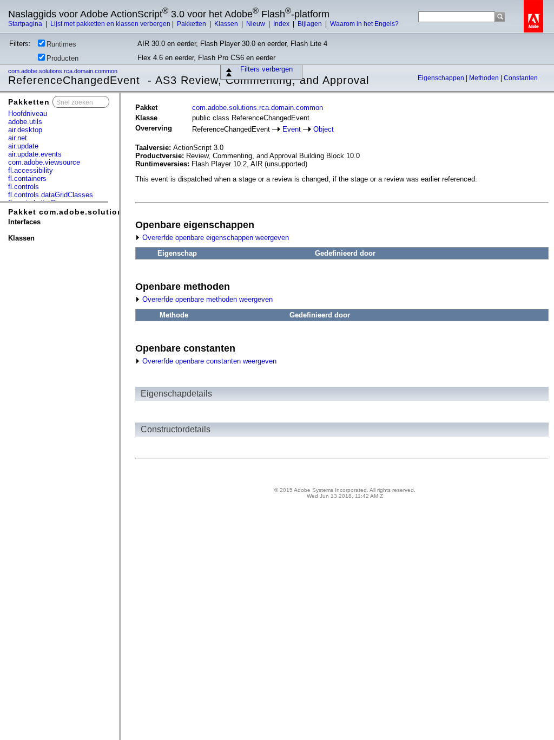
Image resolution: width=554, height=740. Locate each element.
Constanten (521, 78)
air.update (23, 146)
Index (282, 24)
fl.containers (27, 178)
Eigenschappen (442, 78)
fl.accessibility (30, 170)
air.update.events (35, 154)
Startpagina (26, 24)
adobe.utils (25, 122)
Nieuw (256, 24)
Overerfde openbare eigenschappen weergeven (214, 237)
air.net (17, 138)
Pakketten (192, 24)
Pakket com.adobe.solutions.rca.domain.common (111, 211)
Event (291, 129)
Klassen (227, 24)
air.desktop (25, 130)
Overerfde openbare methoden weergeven (206, 299)
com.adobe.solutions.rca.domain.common (63, 71)
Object (323, 129)
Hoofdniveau (27, 113)
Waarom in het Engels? (364, 24)
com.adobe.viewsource (44, 162)
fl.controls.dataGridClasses (50, 195)
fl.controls (23, 187)
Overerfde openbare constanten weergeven (208, 361)
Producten (62, 58)
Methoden (484, 78)
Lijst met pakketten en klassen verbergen (110, 24)
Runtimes (61, 44)
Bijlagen (311, 24)
